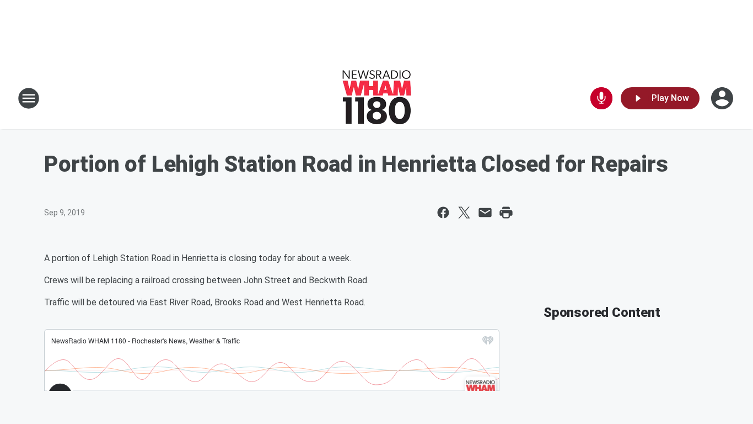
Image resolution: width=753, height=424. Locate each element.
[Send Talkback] (601, 98)
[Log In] (723, 98)
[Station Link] (377, 98)
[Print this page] (506, 212)
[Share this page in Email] (485, 212)
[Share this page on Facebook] (443, 212)
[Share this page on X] (464, 212)
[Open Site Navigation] (29, 98)
